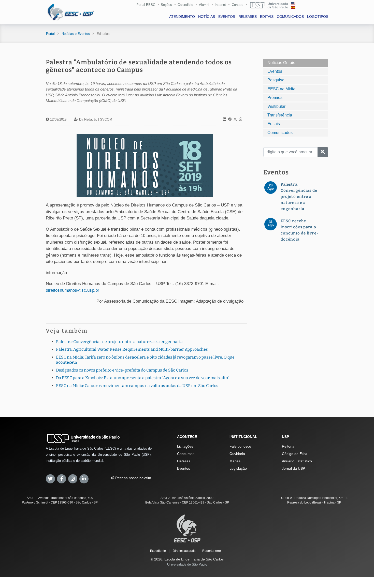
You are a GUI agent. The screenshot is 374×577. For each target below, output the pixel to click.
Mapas (234, 461)
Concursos (185, 454)
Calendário (185, 5)
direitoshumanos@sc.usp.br (72, 290)
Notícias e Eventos (76, 34)
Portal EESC (145, 5)
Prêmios (274, 97)
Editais (273, 124)
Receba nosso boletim (132, 478)
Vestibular (276, 106)
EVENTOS (226, 16)
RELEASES (247, 16)
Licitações (185, 446)
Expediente (158, 551)
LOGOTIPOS (317, 16)
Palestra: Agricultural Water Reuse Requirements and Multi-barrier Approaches (132, 349)
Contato (237, 5)
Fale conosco (240, 446)
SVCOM (106, 119)
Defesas (183, 461)
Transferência (279, 115)
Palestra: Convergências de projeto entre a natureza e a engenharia (119, 341)
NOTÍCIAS (206, 16)
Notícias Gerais (281, 63)
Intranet (220, 5)
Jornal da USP (293, 468)
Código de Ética (294, 454)
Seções (166, 5)
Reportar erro (211, 551)
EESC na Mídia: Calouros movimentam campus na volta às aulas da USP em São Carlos (137, 385)
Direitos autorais (184, 551)
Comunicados (280, 132)
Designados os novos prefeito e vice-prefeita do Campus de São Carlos (122, 370)
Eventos (274, 71)
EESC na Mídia (281, 89)
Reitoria (288, 446)
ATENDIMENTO (182, 16)
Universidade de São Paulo (187, 564)
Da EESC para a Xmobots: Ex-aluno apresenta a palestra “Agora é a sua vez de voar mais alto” (142, 377)
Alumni (204, 5)
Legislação (238, 468)
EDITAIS (267, 16)
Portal (50, 34)
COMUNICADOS (290, 16)
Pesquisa (275, 80)
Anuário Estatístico (297, 461)
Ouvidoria (237, 454)
